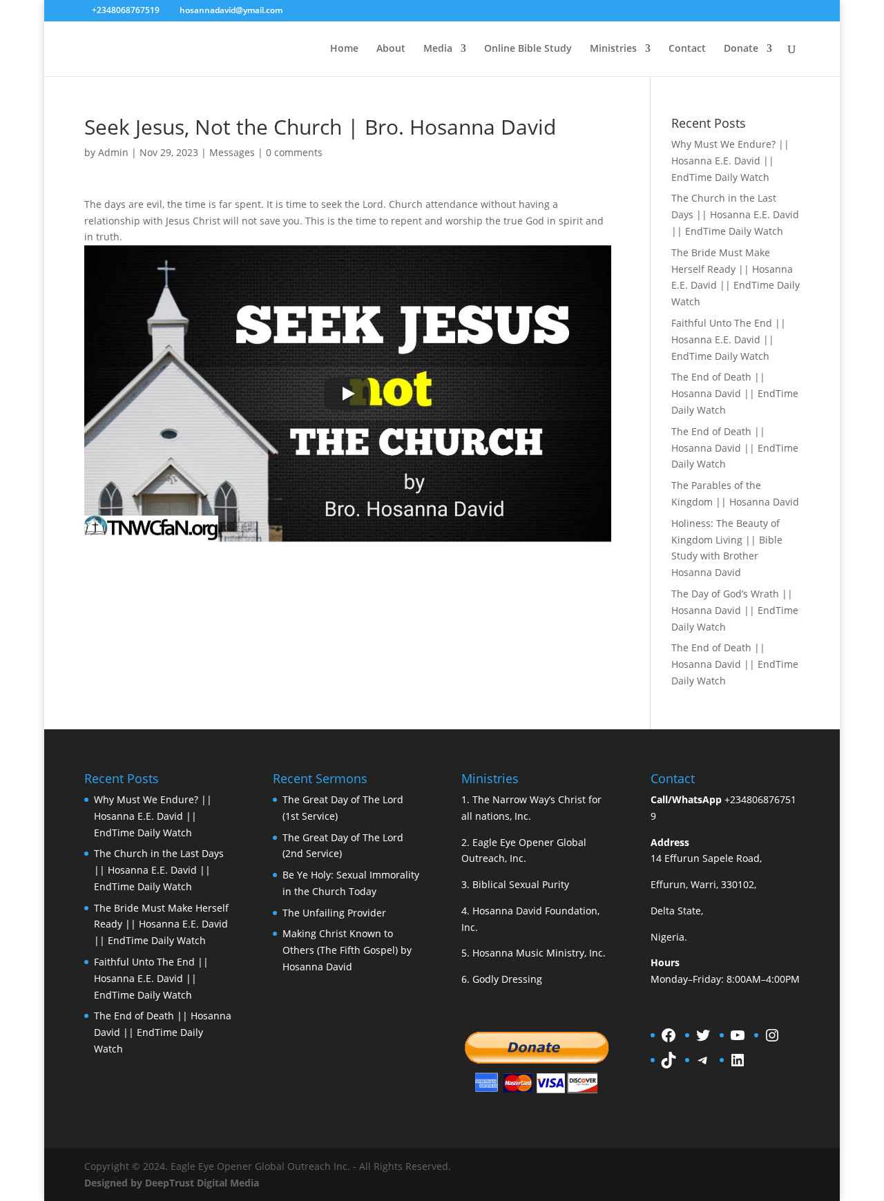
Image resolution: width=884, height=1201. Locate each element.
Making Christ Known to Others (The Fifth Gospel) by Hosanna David (347, 950)
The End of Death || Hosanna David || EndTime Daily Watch (734, 393)
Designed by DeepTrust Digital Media (171, 1182)
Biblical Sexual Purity (520, 884)
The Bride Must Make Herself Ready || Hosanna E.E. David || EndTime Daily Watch (161, 924)
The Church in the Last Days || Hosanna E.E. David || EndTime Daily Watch (735, 214)
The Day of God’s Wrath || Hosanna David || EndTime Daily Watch (734, 610)
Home (344, 49)
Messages (232, 152)
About (390, 49)
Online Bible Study (528, 49)
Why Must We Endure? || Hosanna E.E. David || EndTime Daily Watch (730, 160)
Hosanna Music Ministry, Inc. (539, 952)
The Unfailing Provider (334, 912)
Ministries (613, 49)
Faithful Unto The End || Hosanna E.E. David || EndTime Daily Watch (728, 339)
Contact (687, 49)
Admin (113, 152)
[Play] (347, 393)
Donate (741, 49)
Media (437, 49)
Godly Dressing (507, 979)
